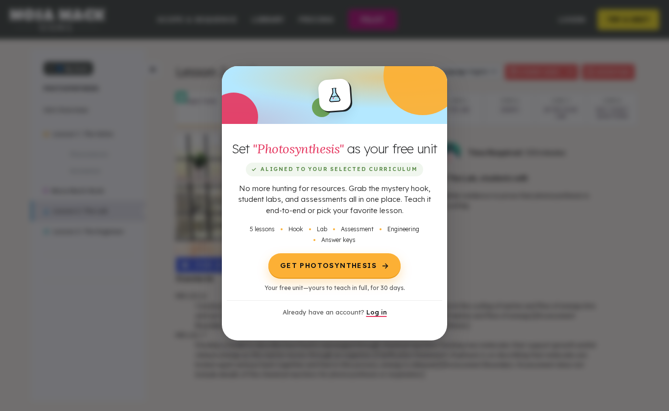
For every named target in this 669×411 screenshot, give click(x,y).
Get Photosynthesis (334, 265)
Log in (376, 312)
